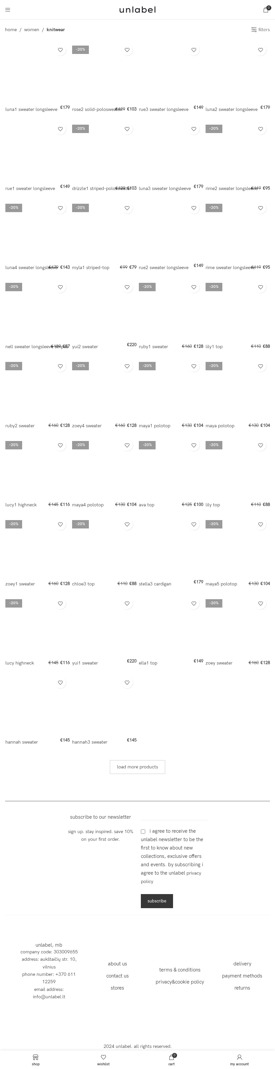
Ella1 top (148, 663)
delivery (242, 964)
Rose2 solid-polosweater (97, 109)
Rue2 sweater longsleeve (163, 267)
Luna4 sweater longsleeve (31, 267)
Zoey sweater (219, 663)
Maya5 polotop (221, 584)
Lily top (213, 505)
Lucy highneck (19, 663)
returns (242, 988)
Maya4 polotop (88, 505)
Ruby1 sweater (153, 347)
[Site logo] (137, 9)
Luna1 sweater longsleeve (31, 109)
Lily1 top (214, 347)
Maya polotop (220, 426)
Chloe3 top (83, 584)
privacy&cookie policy (180, 982)
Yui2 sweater (85, 347)
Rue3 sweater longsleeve (163, 109)
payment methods (242, 976)
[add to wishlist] (60, 50)
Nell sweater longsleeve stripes (36, 347)
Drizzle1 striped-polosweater (101, 188)
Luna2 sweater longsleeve (232, 109)
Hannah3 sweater (89, 742)
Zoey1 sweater (20, 584)
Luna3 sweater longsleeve (165, 188)
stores (117, 988)
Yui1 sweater (85, 663)
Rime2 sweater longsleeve (232, 188)
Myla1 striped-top (90, 267)
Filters (264, 30)
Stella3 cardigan (155, 584)
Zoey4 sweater (87, 426)
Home (11, 30)
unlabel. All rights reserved (143, 1046)
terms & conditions (180, 970)
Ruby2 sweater (20, 426)
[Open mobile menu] (8, 9)
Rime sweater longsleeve (230, 267)
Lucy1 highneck (21, 505)
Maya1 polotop (154, 426)
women (31, 30)
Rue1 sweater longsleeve (30, 188)
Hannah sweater (21, 742)
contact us (117, 976)
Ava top (146, 505)
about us (117, 964)
